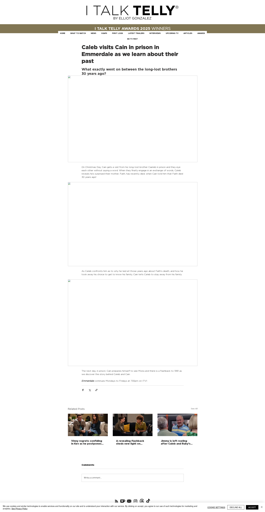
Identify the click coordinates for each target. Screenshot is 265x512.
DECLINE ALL (236, 507)
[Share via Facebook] (83, 390)
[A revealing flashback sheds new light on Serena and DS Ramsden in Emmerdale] (133, 425)
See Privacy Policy (19, 508)
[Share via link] (96, 390)
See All (194, 408)
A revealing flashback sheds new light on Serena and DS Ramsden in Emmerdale (131, 442)
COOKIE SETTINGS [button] (216, 507)
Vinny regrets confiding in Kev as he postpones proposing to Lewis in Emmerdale (86, 442)
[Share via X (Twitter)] (89, 390)
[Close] (261, 507)
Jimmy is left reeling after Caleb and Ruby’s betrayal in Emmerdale (175, 442)
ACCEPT (252, 507)
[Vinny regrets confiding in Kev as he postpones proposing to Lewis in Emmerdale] (88, 425)
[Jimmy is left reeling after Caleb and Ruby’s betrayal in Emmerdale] (177, 425)
